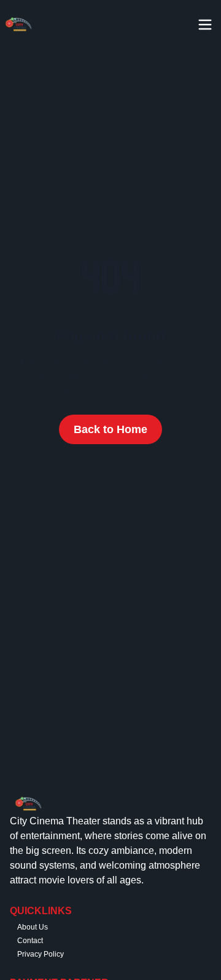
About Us (32, 927)
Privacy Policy (40, 954)
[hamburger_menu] (208, 24)
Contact (30, 940)
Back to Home (110, 429)
